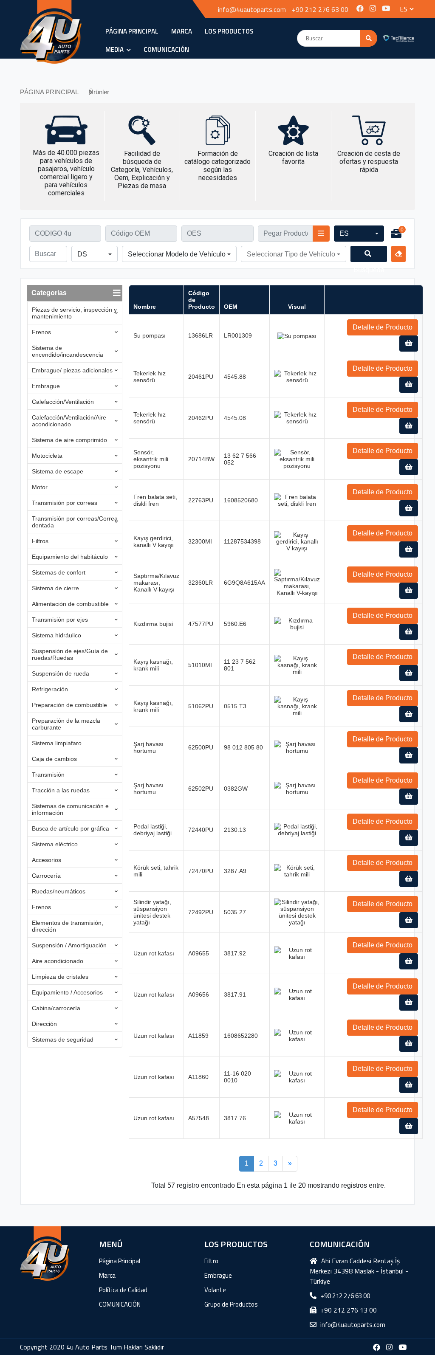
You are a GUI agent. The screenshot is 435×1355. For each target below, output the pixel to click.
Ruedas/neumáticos (58, 891)
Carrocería (46, 875)
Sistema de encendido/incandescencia (67, 351)
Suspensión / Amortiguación (69, 945)
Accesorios (46, 859)
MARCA (181, 31)
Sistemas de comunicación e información (70, 809)
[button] (359, 233)
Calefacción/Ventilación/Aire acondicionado (69, 421)
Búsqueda (368, 254)
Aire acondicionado (57, 961)
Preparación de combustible (69, 704)
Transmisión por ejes (60, 619)
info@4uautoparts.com (252, 9)
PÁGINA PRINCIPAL (131, 31)
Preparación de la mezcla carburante (66, 724)
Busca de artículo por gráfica (70, 828)
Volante (215, 1290)
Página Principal (119, 1261)
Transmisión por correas (64, 502)
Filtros (40, 541)
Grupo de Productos (231, 1304)
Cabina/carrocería (56, 1008)
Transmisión (48, 774)
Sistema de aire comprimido (69, 440)
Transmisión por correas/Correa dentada (75, 522)
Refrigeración (50, 689)
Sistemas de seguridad (62, 1039)
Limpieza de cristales (60, 976)
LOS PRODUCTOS (229, 31)
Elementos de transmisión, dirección (67, 926)
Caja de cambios (54, 758)
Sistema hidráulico (56, 635)
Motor (40, 487)
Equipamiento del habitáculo (70, 556)
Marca (107, 1275)
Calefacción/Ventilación (63, 401)
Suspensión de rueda (60, 673)
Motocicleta (47, 455)
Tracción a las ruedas (61, 790)
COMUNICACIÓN (166, 49)
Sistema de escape (57, 471)
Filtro (211, 1261)
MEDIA (115, 49)
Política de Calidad (123, 1290)
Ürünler (99, 92)
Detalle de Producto (382, 327)
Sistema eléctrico (55, 844)
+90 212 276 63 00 (320, 9)
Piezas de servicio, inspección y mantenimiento (74, 313)
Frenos (41, 332)
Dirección (44, 1023)
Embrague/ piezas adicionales (72, 370)
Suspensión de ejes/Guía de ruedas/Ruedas (70, 654)
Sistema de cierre (55, 588)
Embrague (46, 386)
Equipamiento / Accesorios (67, 992)
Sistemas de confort (58, 572)
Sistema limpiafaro (57, 743)
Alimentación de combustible (70, 603)
